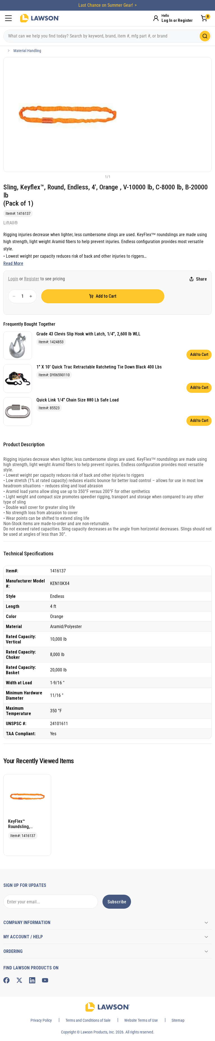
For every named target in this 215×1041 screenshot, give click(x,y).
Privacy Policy (41, 1020)
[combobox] (107, 36)
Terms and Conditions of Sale (88, 1020)
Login (13, 278)
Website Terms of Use (141, 1020)
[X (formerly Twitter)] (19, 980)
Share (201, 279)
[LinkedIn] (32, 980)
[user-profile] (156, 18)
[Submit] (205, 36)
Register (31, 278)
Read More (13, 263)
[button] (98, 176)
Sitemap (178, 1020)
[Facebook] (6, 980)
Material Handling (27, 50)
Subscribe (117, 901)
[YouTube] (45, 980)
